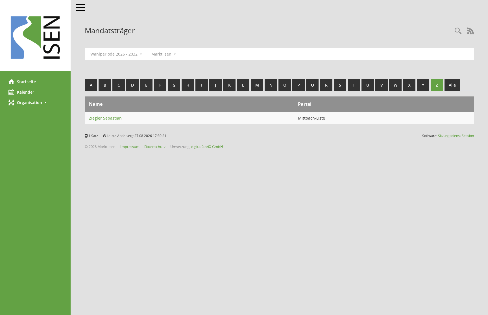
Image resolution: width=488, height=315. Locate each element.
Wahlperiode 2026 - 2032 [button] (114, 54)
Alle (452, 85)
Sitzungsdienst (456, 135)
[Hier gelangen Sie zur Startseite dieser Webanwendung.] (35, 37)
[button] (35, 102)
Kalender (25, 92)
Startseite (26, 81)
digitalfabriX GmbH (207, 146)
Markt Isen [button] (162, 54)
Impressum (130, 146)
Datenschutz (154, 146)
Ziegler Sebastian (105, 118)
